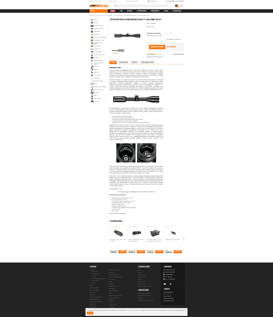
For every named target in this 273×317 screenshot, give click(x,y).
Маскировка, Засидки (94, 299)
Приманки (111, 283)
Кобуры (111, 281)
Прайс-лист (140, 298)
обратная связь (177, 11)
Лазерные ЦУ (95, 280)
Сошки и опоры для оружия (115, 276)
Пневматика (92, 294)
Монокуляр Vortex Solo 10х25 (172, 239)
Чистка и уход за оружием (115, 295)
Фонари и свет (92, 306)
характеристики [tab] (123, 62)
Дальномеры (92, 292)
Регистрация (97, 1)
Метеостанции (112, 286)
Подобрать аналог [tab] (157, 47)
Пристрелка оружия (113, 290)
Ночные (94, 276)
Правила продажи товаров (144, 293)
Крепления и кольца (94, 290)
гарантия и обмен (141, 11)
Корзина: (181, 5)
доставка (129, 11)
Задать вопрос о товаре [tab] (155, 35)
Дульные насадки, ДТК (114, 269)
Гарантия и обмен (142, 274)
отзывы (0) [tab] (134, 62)
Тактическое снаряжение (95, 297)
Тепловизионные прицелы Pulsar (145, 300)
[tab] (155, 57)
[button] (183, 238)
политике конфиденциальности (133, 310)
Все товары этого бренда (173, 39)
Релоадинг (111, 307)
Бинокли (91, 285)
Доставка (140, 272)
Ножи (110, 293)
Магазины (111, 272)
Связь (110, 302)
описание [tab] (112, 62)
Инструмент (111, 300)
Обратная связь (141, 281)
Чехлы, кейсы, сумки (114, 297)
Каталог (97, 15)
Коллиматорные (96, 273)
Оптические (109, 15)
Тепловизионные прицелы (98, 278)
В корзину (122, 251)
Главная (91, 15)
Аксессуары (112, 279)
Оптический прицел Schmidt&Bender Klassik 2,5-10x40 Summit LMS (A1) (131, 15)
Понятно (90, 313)
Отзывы (139, 279)
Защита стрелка (112, 304)
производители (155, 11)
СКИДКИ (113, 11)
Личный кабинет (141, 283)
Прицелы (102, 15)
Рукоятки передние (113, 274)
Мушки (93, 283)
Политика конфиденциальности (145, 286)
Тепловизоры (92, 304)
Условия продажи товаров (144, 295)
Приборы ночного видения (96, 301)
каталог (93, 11)
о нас (121, 11)
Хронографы (112, 288)
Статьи (139, 269)
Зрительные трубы (93, 287)
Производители (141, 276)
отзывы (166, 11)
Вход (92, 1)
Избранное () (113, 1)
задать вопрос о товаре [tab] (147, 62)
